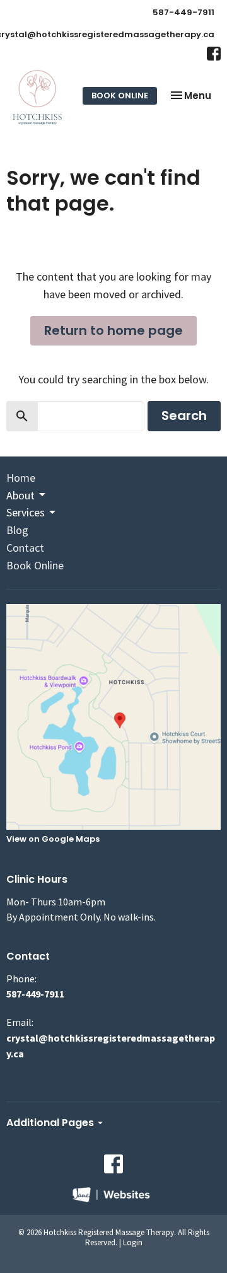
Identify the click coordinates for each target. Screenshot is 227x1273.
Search (184, 415)
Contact (25, 547)
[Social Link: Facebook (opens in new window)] (214, 54)
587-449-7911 (183, 12)
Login (133, 1242)
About (20, 495)
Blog (17, 530)
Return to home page (113, 330)
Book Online (119, 96)
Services (25, 512)
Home (20, 477)
